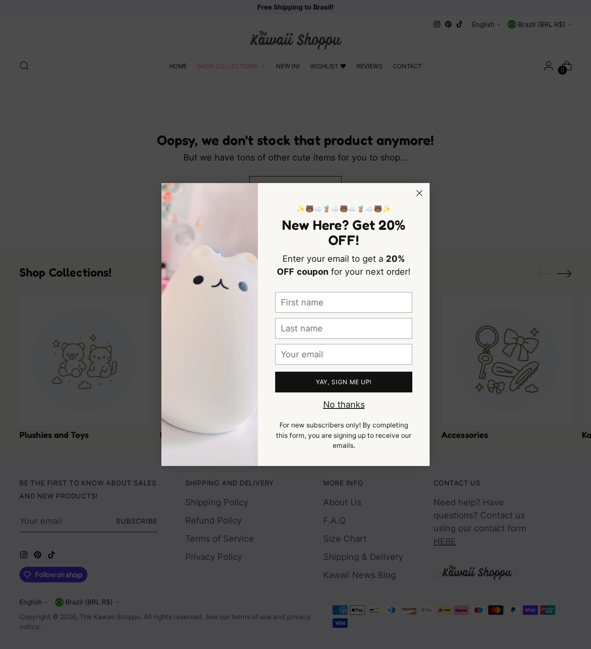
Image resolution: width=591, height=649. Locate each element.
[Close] (419, 193)
